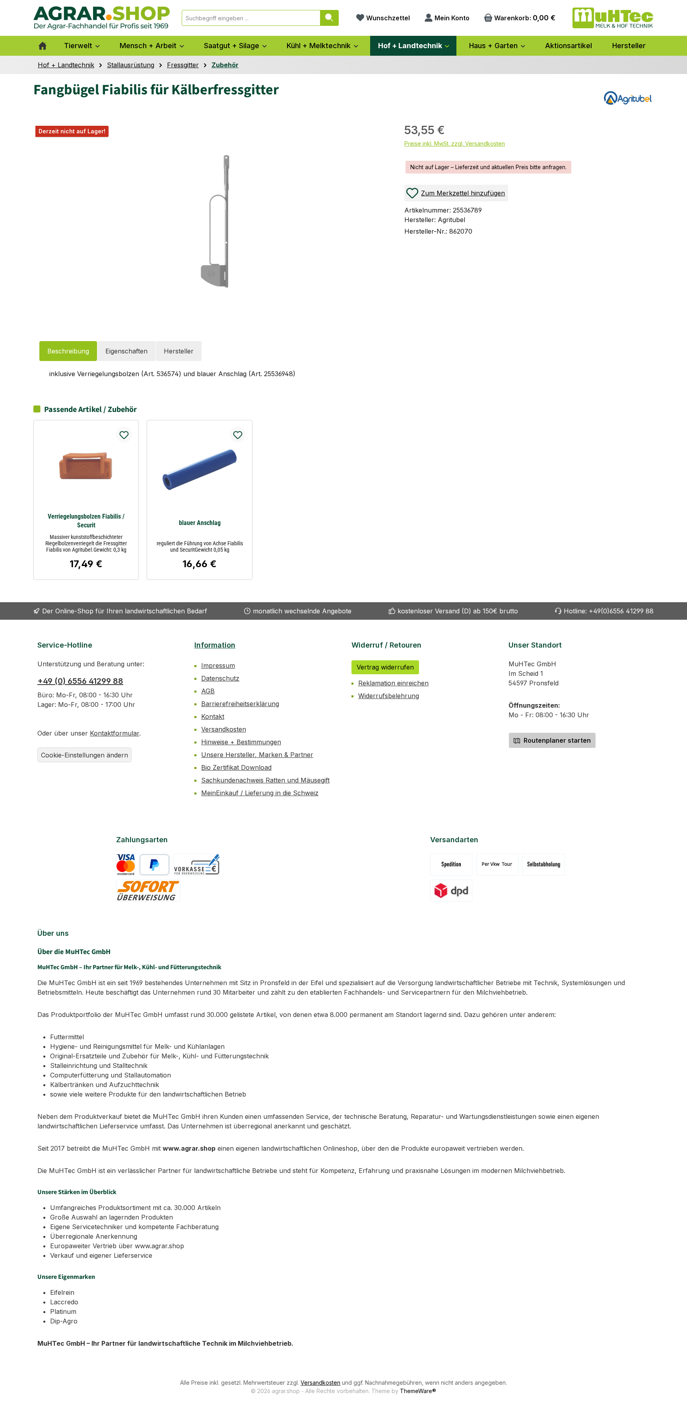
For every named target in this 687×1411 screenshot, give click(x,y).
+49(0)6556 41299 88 (621, 611)
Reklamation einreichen (393, 683)
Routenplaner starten (556, 740)
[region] (210, 220)
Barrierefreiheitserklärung (240, 704)
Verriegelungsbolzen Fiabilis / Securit (86, 521)
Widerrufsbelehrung (388, 696)
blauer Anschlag (200, 523)
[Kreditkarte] (126, 865)
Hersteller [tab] (179, 351)
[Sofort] (148, 891)
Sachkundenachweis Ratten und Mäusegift (265, 780)
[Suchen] (329, 18)
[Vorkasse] (197, 865)
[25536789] (214, 221)
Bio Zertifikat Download (236, 767)
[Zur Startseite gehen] (101, 18)
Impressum (218, 665)
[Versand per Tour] (497, 865)
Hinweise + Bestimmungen (241, 742)
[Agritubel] (628, 98)
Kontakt (212, 716)
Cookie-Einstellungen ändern (84, 755)
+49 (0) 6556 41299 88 (80, 681)
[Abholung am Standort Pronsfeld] (543, 865)
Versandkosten (223, 729)
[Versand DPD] (451, 891)
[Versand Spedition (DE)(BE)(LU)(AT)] (451, 865)
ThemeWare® (418, 1391)
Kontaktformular (114, 733)
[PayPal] (154, 865)
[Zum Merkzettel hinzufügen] (124, 435)
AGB (208, 691)
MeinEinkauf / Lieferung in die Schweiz (259, 793)
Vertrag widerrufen (385, 667)
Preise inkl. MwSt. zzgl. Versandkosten (454, 143)
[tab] (68, 351)
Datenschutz (220, 678)
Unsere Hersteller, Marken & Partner (257, 755)
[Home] (42, 46)
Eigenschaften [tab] (126, 351)
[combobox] (251, 18)
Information (214, 645)
